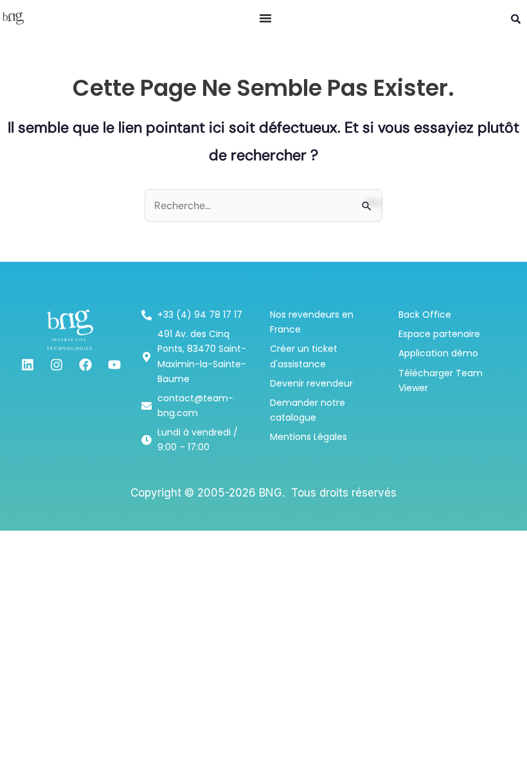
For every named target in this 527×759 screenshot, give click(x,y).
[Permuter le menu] (265, 18)
